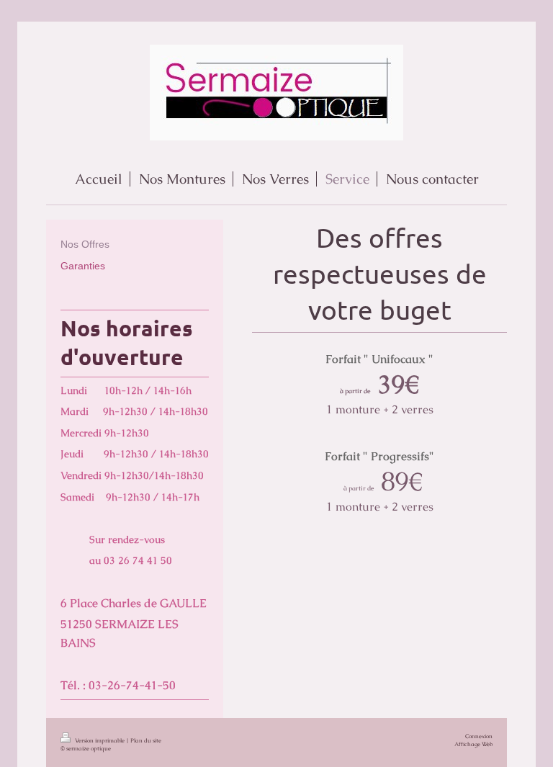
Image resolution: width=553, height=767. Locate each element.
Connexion (479, 736)
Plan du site (145, 740)
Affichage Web (473, 744)
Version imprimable (99, 740)
